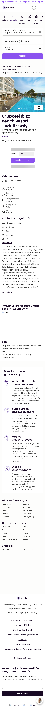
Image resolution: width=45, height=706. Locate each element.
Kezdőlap (6, 67)
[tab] (13, 20)
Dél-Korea (5, 510)
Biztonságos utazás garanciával (22, 635)
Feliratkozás (22, 693)
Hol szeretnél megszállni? (14, 30)
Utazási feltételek (22, 625)
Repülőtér (14, 154)
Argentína (26, 507)
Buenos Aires (6, 527)
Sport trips (5, 549)
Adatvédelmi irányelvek (22, 620)
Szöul (25, 527)
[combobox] (20, 33)
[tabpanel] (22, 43)
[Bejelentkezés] (34, 8)
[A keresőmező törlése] (40, 31)
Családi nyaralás (29, 549)
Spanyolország (22, 67)
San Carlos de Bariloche (10, 539)
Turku (4, 530)
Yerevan (5, 533)
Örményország (28, 517)
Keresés (22, 56)
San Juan (5, 536)
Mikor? (6, 39)
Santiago (26, 536)
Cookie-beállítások (24, 658)
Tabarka (26, 539)
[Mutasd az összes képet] (38, 107)
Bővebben (7, 243)
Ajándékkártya (22, 644)
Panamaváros (28, 530)
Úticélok (23, 640)
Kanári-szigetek (7, 504)
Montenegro (27, 510)
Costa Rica (27, 514)
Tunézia (26, 504)
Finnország (6, 507)
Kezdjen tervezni (22, 160)
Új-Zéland (5, 517)
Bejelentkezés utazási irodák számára (22, 649)
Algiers (25, 533)
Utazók (7, 47)
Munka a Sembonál (22, 630)
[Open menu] (40, 8)
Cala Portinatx (9, 70)
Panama (5, 514)
